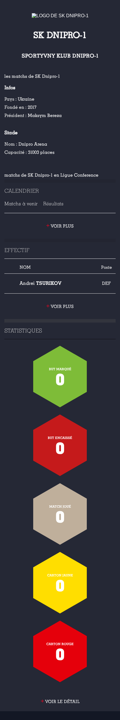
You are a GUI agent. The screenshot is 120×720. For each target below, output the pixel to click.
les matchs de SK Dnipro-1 (32, 76)
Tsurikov (40, 283)
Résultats (53, 204)
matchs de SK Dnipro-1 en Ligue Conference (51, 175)
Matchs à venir (21, 204)
